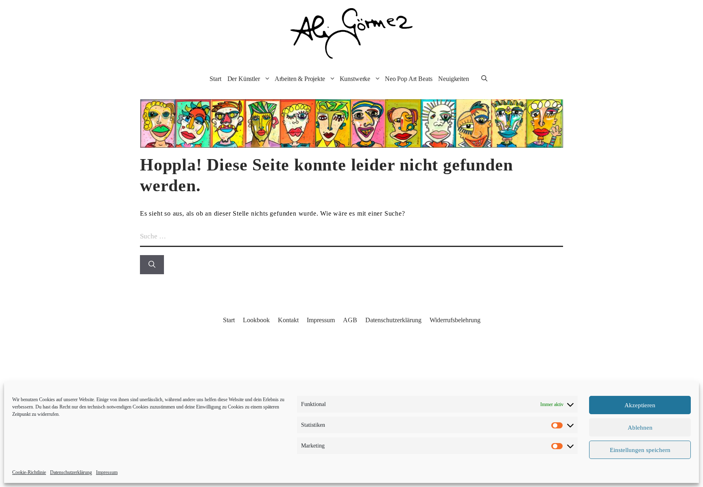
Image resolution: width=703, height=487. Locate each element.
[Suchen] (152, 265)
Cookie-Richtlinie (29, 472)
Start (215, 78)
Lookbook (256, 320)
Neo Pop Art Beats (408, 78)
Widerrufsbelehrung (455, 320)
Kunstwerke (355, 78)
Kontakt (288, 320)
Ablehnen (640, 427)
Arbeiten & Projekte (300, 78)
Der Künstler (243, 78)
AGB (350, 320)
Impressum (107, 472)
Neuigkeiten (453, 78)
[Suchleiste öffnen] (484, 79)
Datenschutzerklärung (71, 472)
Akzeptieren (639, 405)
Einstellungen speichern (640, 450)
